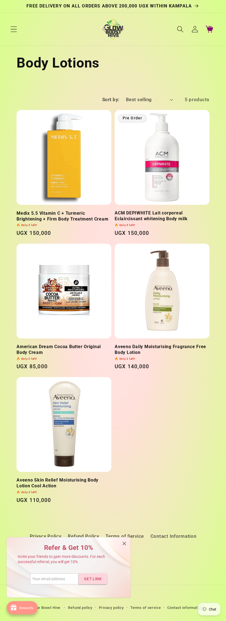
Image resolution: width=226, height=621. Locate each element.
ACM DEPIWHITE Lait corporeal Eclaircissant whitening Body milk (151, 218)
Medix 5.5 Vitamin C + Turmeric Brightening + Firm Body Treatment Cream (62, 219)
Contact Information (173, 536)
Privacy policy (111, 608)
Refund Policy (83, 536)
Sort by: (110, 99)
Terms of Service (125, 536)
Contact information (185, 608)
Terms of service (145, 608)
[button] (14, 29)
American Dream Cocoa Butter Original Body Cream (59, 352)
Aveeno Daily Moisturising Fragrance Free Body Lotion (160, 352)
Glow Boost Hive (46, 608)
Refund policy (80, 608)
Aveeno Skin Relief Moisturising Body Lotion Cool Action (57, 485)
